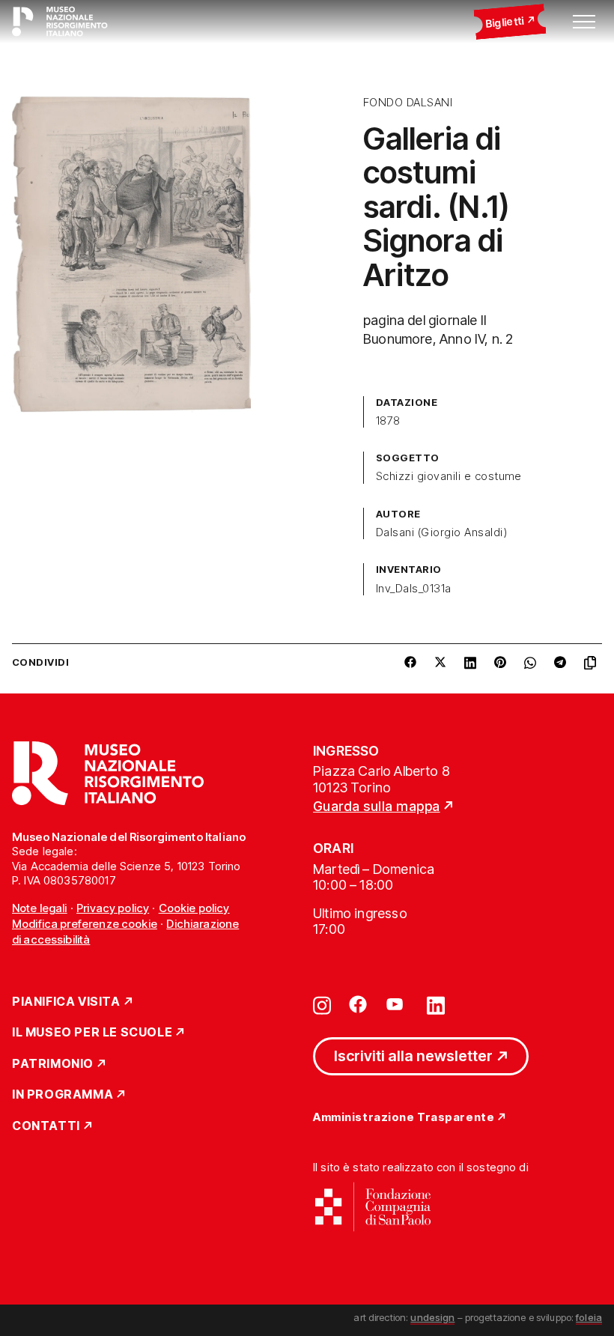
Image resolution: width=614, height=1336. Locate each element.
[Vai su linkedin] (436, 1004)
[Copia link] (593, 662)
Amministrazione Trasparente (403, 1117)
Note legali (39, 908)
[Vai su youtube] (397, 1004)
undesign (432, 1317)
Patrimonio (53, 1064)
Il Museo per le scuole (92, 1032)
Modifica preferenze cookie (84, 924)
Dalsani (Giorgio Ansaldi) (441, 532)
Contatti (46, 1126)
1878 (388, 421)
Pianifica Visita (66, 1002)
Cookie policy (194, 908)
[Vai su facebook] (358, 1004)
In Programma (62, 1095)
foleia (589, 1317)
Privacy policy (112, 908)
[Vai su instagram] (322, 1004)
